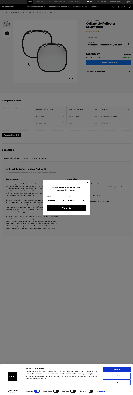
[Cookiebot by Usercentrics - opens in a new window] (12, 391)
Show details (101, 391)
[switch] (56, 391)
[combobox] (56, 200)
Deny (116, 382)
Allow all (117, 369)
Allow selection (116, 376)
